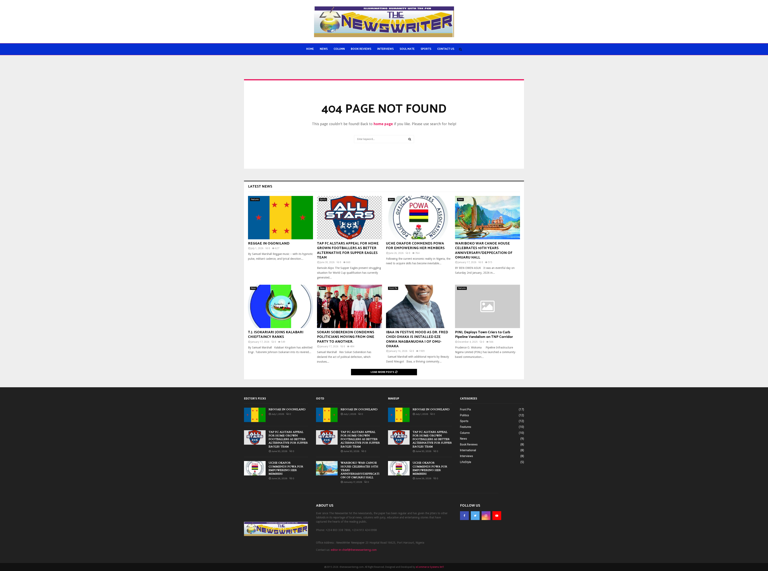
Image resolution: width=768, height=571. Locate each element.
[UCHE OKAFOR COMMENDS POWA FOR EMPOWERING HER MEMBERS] (418, 217)
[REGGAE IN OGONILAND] (280, 217)
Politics (464, 415)
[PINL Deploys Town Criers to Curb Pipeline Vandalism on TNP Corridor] (487, 306)
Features (255, 199)
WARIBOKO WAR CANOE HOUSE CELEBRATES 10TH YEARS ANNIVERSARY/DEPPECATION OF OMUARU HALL (483, 251)
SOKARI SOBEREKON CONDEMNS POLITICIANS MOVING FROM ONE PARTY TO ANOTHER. (345, 337)
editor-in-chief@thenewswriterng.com (354, 549)
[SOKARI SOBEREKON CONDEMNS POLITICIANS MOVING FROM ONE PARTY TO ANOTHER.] (349, 306)
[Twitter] (475, 515)
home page (383, 124)
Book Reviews (361, 49)
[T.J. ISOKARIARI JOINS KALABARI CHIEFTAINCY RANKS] (280, 306)
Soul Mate (407, 49)
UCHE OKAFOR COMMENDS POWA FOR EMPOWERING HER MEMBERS (415, 246)
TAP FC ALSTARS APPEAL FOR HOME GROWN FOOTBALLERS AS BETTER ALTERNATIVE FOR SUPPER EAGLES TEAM (348, 251)
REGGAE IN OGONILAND (268, 244)
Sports (426, 49)
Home (310, 49)
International (468, 450)
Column (339, 49)
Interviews (385, 49)
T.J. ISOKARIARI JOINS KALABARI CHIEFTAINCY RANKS (275, 334)
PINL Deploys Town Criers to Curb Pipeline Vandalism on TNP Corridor (484, 334)
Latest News (260, 187)
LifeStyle (465, 462)
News (324, 49)
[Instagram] (486, 515)
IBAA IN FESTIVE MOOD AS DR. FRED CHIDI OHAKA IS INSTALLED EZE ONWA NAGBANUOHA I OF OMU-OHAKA (417, 339)
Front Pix (393, 288)
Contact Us (445, 49)
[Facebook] (464, 515)
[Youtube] (496, 515)
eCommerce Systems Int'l (430, 567)
